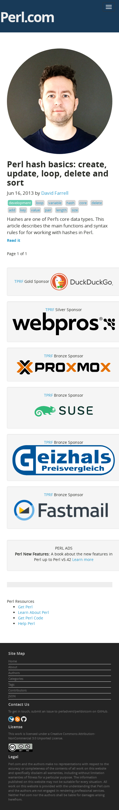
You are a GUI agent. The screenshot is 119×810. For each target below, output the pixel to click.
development (20, 202)
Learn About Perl (33, 612)
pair (48, 209)
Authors (14, 673)
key (23, 209)
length (61, 209)
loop (39, 202)
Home (12, 661)
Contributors (17, 690)
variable (54, 202)
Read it (13, 240)
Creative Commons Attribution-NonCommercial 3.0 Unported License (51, 736)
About (12, 667)
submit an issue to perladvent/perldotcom (61, 711)
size (75, 209)
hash (70, 202)
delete (97, 202)
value (35, 209)
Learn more (83, 559)
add (12, 209)
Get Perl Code (30, 618)
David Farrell (54, 193)
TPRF (18, 281)
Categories (15, 678)
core (83, 202)
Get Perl (25, 606)
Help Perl (26, 623)
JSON (11, 696)
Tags (11, 684)
